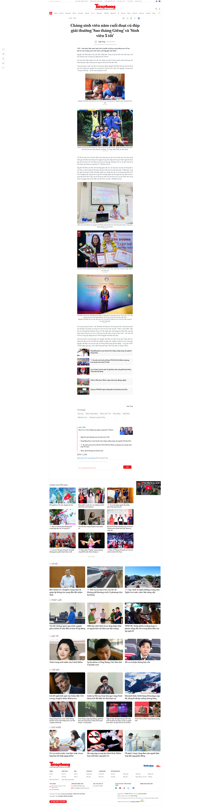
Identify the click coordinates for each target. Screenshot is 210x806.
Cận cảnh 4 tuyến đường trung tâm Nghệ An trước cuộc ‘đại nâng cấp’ (142, 590)
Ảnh (75, 771)
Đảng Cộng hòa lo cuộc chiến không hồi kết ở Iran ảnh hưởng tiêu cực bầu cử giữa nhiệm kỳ (62, 720)
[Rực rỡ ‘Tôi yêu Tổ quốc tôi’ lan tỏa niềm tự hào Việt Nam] (120, 540)
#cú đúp (80, 414)
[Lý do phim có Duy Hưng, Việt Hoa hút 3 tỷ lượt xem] (105, 649)
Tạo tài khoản (91, 458)
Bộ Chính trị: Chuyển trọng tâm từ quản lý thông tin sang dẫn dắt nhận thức (65, 592)
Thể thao (106, 13)
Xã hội (56, 13)
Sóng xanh (68, 13)
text (127, 18)
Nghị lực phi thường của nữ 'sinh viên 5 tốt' (95, 437)
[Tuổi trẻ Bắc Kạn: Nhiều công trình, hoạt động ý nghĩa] (83, 381)
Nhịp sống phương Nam (68, 779)
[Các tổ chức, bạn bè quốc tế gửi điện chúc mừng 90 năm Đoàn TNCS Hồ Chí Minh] (83, 371)
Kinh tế (61, 13)
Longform (102, 771)
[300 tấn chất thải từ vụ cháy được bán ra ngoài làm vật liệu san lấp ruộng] (105, 613)
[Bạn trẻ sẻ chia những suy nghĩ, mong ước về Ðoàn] (126, 431)
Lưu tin (3, 58)
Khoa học (141, 13)
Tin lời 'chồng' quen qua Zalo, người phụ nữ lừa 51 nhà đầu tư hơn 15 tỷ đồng (67, 627)
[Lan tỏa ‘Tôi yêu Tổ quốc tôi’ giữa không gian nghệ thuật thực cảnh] (62, 540)
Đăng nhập (80, 458)
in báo (131, 18)
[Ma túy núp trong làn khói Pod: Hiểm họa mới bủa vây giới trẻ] (105, 740)
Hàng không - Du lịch (141, 776)
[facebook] (157, 1)
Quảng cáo (138, 1)
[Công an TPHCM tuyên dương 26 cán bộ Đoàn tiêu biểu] (83, 391)
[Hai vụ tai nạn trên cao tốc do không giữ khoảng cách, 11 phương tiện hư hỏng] (105, 577)
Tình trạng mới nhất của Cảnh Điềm (66, 662)
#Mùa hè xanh (82, 417)
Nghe (3, 49)
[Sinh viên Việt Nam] (149, 766)
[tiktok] (125, 788)
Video (153, 13)
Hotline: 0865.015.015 (81, 1)
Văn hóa (123, 13)
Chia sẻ (3, 54)
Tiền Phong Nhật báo (96, 1)
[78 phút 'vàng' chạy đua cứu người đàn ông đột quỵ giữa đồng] (143, 740)
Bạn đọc (125, 776)
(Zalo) (83, 786)
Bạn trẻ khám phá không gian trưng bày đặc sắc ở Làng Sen (60, 527)
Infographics (115, 771)
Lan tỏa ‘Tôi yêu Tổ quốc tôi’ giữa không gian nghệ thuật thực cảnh (61, 551)
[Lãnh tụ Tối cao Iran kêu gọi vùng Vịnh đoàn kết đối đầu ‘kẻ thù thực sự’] (105, 683)
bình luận (135, 18)
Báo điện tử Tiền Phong (105, 7)
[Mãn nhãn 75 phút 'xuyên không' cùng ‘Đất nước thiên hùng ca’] (91, 540)
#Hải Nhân (126, 414)
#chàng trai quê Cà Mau (97, 417)
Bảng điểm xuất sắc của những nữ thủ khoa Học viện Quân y (91, 506)
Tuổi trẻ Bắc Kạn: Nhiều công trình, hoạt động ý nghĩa (108, 380)
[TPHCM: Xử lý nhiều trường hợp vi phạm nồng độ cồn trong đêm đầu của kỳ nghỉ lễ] (143, 613)
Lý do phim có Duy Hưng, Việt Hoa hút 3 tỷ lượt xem (104, 663)
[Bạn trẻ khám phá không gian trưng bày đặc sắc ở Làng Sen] (62, 517)
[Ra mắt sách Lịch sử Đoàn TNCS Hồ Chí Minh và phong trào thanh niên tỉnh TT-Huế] (83, 361)
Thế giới (87, 13)
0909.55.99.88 (77, 786)
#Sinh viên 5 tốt (105, 414)
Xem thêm (159, 13)
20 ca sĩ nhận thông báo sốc (137, 662)
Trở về (3, 67)
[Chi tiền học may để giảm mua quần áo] (91, 517)
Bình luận (3, 63)
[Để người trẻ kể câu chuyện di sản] (62, 495)
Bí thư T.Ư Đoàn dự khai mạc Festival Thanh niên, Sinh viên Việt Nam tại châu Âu (120, 528)
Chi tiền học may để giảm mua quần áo (90, 527)
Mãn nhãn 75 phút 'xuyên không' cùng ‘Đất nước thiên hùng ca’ (90, 551)
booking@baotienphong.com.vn (81, 788)
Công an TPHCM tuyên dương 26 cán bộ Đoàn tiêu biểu (108, 389)
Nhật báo (65, 771)
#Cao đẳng (116, 414)
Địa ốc (74, 13)
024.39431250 (55, 789)
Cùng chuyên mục (58, 485)
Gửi (127, 467)
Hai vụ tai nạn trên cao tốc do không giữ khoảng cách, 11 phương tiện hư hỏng (104, 592)
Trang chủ (50, 13)
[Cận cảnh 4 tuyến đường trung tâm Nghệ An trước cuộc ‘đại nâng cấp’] (143, 577)
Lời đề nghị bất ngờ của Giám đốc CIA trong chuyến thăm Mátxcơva (66, 697)
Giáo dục (135, 13)
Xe (118, 13)
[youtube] (160, 1)
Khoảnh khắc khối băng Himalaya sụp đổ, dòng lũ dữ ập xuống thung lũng (142, 697)
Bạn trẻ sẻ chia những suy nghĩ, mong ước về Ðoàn (96, 430)
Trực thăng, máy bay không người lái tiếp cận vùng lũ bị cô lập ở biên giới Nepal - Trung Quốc (90, 720)
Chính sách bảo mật (146, 783)
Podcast (89, 771)
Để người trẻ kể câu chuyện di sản (61, 505)
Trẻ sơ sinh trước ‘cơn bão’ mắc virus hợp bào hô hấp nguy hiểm (66, 754)
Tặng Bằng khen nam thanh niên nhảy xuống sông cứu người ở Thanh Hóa (111, 352)
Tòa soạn (130, 1)
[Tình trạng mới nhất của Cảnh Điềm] (67, 649)
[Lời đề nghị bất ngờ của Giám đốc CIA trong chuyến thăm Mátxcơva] (67, 683)
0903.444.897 (99, 786)
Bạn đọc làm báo (59, 801)
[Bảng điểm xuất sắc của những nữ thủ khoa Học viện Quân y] (91, 495)
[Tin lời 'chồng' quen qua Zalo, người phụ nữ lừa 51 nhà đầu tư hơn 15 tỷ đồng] (67, 613)
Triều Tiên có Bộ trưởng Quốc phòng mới (147, 719)
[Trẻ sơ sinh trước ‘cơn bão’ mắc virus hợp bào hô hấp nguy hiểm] (67, 740)
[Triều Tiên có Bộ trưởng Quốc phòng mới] (148, 709)
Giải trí (129, 13)
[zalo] (129, 788)
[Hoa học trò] (158, 766)
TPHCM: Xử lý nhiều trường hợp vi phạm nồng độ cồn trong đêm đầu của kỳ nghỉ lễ (142, 628)
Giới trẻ (93, 13)
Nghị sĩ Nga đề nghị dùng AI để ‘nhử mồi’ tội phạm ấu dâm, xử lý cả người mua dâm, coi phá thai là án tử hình (118, 720)
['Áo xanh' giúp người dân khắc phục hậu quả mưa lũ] (120, 495)
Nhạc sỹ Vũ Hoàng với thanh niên (92, 451)
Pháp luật (99, 13)
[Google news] (134, 788)
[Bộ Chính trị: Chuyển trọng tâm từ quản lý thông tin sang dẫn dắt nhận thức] (67, 577)
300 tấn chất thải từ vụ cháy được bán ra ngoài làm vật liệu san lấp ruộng (104, 627)
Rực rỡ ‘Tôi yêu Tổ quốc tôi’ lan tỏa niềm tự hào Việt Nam (120, 551)
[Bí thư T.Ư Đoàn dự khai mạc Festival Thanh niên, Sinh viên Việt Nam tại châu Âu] (120, 517)
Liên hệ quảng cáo (77, 783)
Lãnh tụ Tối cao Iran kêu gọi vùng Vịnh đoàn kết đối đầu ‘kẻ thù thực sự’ (104, 697)
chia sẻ (123, 18)
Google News (138, 18)
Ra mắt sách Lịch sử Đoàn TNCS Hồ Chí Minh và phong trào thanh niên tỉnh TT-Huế (109, 361)
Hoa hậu (148, 13)
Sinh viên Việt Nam (110, 1)
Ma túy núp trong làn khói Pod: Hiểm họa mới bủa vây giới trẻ (104, 754)
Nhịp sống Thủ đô (54, 779)
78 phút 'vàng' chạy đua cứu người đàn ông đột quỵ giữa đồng (142, 754)
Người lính (113, 13)
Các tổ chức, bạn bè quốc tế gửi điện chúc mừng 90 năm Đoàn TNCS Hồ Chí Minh (110, 370)
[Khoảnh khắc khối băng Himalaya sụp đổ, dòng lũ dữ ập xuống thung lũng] (143, 683)
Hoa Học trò (121, 1)
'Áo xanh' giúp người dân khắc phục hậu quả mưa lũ (118, 506)
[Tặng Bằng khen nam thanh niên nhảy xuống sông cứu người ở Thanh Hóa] (83, 352)
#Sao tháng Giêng (92, 414)
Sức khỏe (80, 13)
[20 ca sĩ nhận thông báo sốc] (143, 649)
